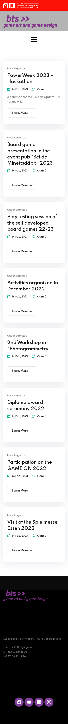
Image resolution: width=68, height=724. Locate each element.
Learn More (20, 113)
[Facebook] (19, 702)
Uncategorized (17, 68)
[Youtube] (29, 702)
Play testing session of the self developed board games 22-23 (32, 223)
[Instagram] (48, 702)
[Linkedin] (39, 702)
